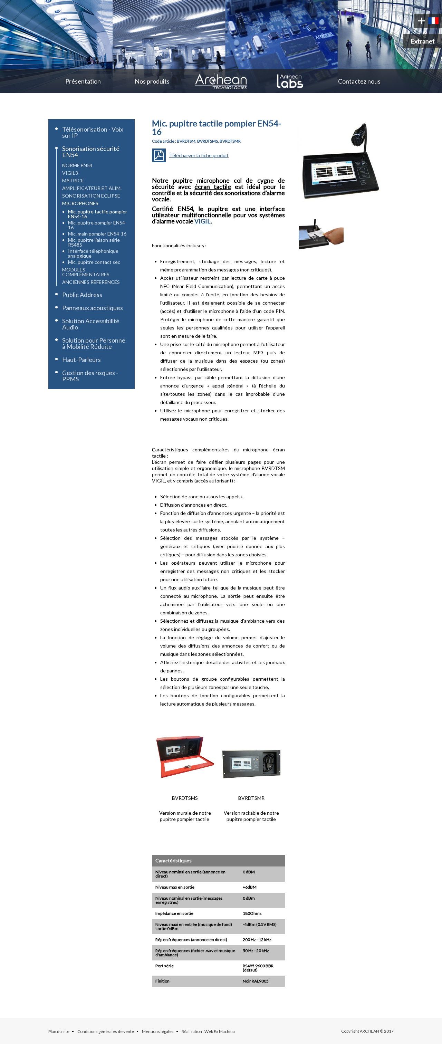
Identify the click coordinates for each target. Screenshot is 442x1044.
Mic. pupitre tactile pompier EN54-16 (97, 214)
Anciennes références (91, 282)
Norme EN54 (77, 165)
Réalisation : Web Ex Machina (208, 1031)
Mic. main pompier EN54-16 (97, 234)
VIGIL (202, 221)
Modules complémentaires (85, 272)
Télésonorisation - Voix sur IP (92, 132)
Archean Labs (290, 81)
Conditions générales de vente (105, 1031)
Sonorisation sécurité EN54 (90, 152)
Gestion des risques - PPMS (90, 376)
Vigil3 (70, 173)
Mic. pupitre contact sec (94, 262)
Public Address (82, 294)
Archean (221, 81)
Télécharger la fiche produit (199, 155)
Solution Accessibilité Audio (90, 324)
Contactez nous (359, 81)
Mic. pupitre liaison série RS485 (94, 242)
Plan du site (58, 1031)
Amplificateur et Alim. (92, 188)
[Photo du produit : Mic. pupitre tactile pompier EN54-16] (340, 209)
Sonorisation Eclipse (91, 196)
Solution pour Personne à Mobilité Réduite (93, 343)
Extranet (423, 41)
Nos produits (152, 81)
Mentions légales (158, 1031)
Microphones (80, 203)
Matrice (73, 180)
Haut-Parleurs (81, 359)
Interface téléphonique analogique (93, 253)
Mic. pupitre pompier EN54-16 (97, 225)
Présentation (83, 81)
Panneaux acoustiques (92, 308)
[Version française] (433, 21)
